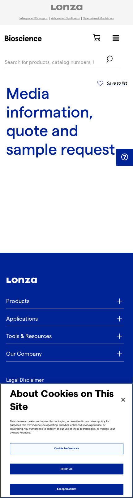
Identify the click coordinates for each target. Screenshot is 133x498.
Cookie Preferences (66, 448)
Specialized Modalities (98, 18)
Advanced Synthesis (65, 18)
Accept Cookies (66, 489)
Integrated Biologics (33, 18)
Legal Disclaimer (25, 380)
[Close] (123, 400)
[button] (124, 157)
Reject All (66, 469)
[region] (66, 441)
